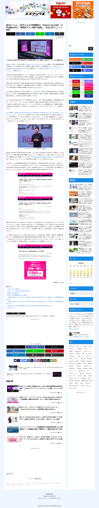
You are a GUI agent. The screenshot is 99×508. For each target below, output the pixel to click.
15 (88, 273)
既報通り (8, 64)
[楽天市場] (61, 9)
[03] (35, 183)
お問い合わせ (49, 494)
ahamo (89, 81)
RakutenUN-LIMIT (11, 316)
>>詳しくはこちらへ (74, 328)
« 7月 (70, 283)
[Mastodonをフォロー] (21, 360)
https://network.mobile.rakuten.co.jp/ (15, 68)
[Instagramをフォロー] (35, 360)
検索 (70, 45)
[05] (35, 251)
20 (81, 275)
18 (74, 275)
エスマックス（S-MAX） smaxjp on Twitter (18, 290)
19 (77, 275)
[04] (35, 207)
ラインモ (76, 92)
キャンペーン (39, 316)
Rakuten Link (36, 91)
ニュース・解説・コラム (12, 313)
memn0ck (61, 282)
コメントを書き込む (35, 478)
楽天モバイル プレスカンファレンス (36, 64)
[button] (59, 34)
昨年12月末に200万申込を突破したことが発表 (46, 157)
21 (84, 275)
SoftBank (76, 88)
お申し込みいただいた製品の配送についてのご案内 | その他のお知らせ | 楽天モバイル (29, 305)
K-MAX (78, 318)
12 (77, 273)
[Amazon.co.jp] (83, 9)
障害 (53, 316)
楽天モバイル (57, 66)
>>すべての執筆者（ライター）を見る (79, 336)
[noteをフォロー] (45, 360)
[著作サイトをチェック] (15, 360)
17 (70, 275)
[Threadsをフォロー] (31, 360)
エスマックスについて (50, 496)
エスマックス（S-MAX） (13, 288)
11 (74, 273)
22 (88, 275)
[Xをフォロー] (18, 360)
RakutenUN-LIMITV (21, 316)
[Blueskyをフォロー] (25, 360)
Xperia (76, 95)
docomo (76, 81)
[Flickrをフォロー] (48, 360)
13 (81, 273)
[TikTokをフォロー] (41, 360)
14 (84, 273)
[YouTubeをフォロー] (38, 360)
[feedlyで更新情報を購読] (51, 360)
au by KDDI (76, 85)
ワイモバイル (88, 88)
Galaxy (89, 95)
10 (70, 273)
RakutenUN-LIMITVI (31, 316)
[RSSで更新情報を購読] (55, 360)
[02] (35, 135)
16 (91, 273)
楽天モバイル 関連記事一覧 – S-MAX (16, 295)
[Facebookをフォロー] (28, 360)
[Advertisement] (35, 331)
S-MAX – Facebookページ (14, 293)
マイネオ (88, 92)
